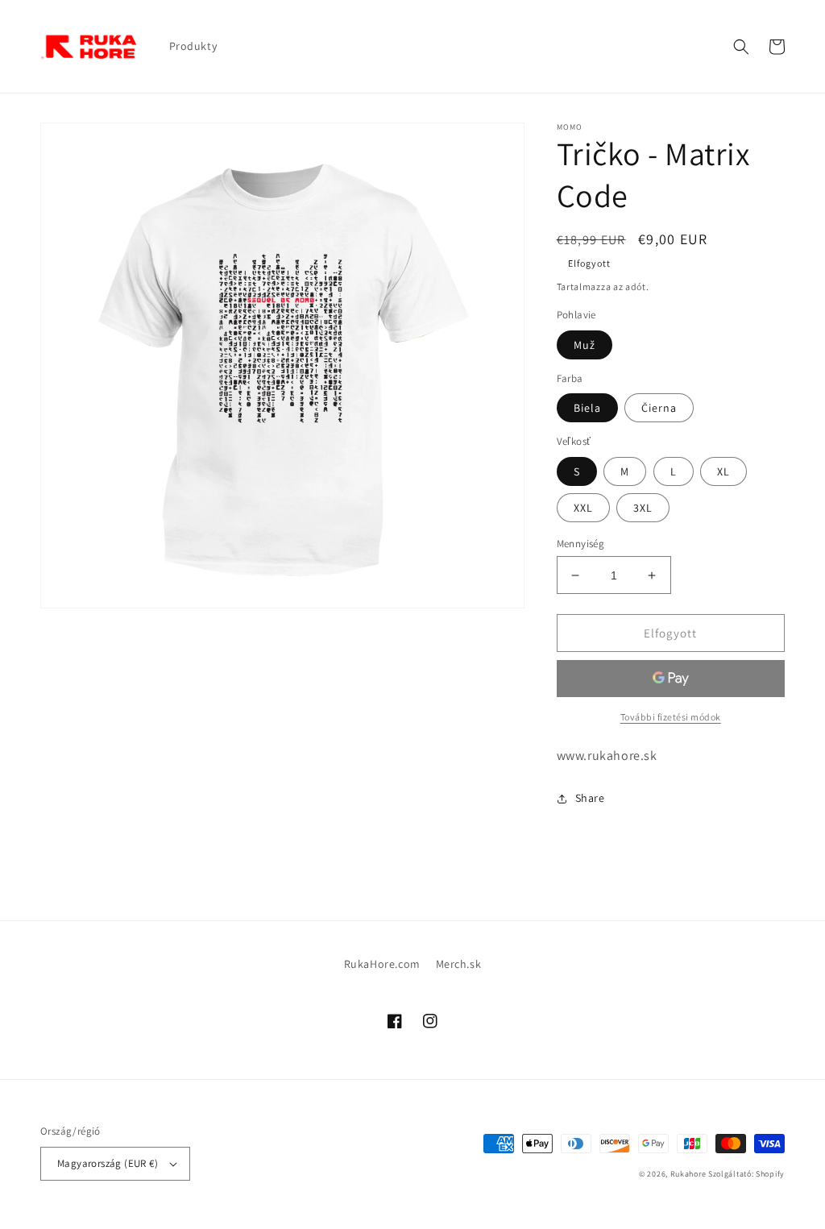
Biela (587, 408)
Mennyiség (581, 543)
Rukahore (688, 1174)
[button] (741, 46)
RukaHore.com (382, 964)
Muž (584, 345)
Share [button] (590, 798)
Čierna (659, 408)
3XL (643, 507)
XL (723, 471)
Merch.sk (459, 964)
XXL (583, 507)
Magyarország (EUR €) (107, 1163)
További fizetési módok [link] (670, 717)
